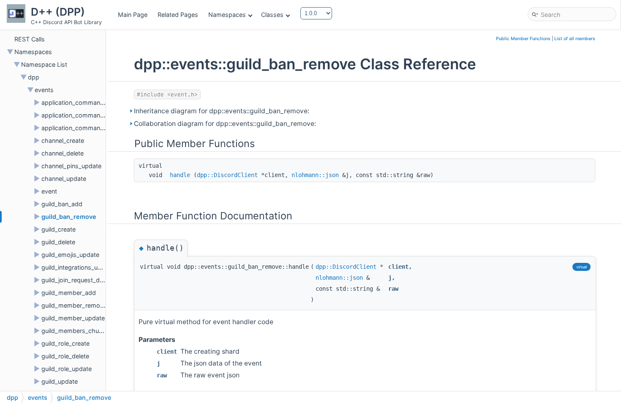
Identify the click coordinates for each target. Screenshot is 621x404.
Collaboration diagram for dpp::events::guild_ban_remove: (225, 124)
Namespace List (44, 64)
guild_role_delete (65, 356)
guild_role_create (65, 343)
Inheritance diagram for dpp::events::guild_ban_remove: (221, 111)
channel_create (62, 140)
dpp (33, 77)
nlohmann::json (315, 175)
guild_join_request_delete (77, 280)
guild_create (58, 229)
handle (180, 175)
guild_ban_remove (68, 216)
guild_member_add (68, 292)
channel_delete (62, 153)
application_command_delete (82, 115)
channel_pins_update (71, 165)
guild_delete (58, 242)
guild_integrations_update (77, 267)
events (44, 89)
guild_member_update (73, 318)
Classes (272, 14)
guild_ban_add (61, 203)
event (49, 191)
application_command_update (84, 127)
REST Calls (29, 39)
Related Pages (178, 14)
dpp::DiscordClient (227, 175)
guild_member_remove (74, 305)
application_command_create (83, 102)
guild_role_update (66, 368)
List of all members (574, 38)
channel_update (63, 178)
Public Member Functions (523, 38)
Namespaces (227, 14)
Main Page (132, 14)
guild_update (59, 381)
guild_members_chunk (73, 330)
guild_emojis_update (70, 254)
